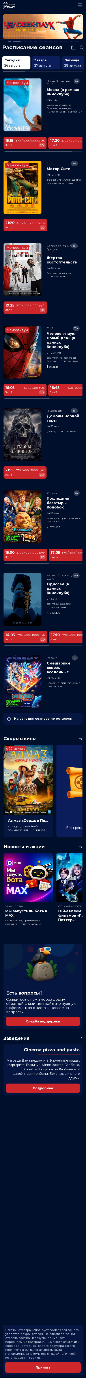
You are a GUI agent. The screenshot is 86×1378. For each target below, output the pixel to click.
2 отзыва (53, 527)
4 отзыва (53, 613)
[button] (19, 27)
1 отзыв (52, 367)
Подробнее (43, 1088)
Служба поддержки (43, 1021)
